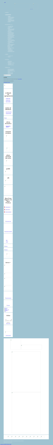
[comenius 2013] (6, 309)
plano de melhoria (8, 101)
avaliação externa (8, 98)
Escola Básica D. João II (7, 82)
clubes (6, 240)
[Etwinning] (5, 246)
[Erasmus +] (6, 249)
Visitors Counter (8, 323)
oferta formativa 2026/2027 (8, 126)
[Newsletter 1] (8, 150)
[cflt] (5, 311)
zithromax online (9, 444)
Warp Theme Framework (9, 442)
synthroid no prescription (3, 444)
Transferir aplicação (8, 335)
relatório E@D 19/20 (8, 113)
